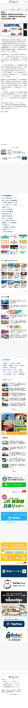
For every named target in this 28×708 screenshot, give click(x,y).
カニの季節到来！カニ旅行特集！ (9, 227)
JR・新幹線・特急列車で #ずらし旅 (9, 202)
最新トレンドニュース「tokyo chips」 (10, 681)
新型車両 (19, 9)
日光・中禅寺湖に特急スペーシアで (9, 198)
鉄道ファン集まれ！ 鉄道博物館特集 (9, 200)
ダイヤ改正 (12, 363)
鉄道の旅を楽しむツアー (7, 213)
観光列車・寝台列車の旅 (7, 216)
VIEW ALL (14, 409)
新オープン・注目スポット (8, 369)
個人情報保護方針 (10, 691)
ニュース (3, 12)
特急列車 (18, 363)
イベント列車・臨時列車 (7, 374)
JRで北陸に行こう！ (6, 224)
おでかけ (5, 9)
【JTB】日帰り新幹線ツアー (8, 231)
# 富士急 (5, 144)
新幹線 (20, 369)
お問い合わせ (18, 691)
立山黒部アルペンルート (7, 229)
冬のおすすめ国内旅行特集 (7, 211)
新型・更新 (5, 367)
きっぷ (23, 9)
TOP (1, 9)
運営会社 (3, 691)
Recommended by (21, 291)
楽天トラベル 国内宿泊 (7, 218)
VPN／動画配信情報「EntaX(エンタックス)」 (11, 686)
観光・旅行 (22, 365)
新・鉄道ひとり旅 (13, 367)
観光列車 (5, 365)
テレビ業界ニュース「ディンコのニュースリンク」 (12, 683)
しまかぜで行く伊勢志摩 (7, 209)
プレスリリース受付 (5, 692)
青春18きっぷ (13, 9)
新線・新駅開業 (21, 374)
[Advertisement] (14, 128)
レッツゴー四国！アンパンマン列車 (9, 204)
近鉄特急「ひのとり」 (6, 207)
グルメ (15, 374)
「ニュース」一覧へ (14, 147)
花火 (9, 9)
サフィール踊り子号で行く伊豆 (8, 220)
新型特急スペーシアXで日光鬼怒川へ (9, 222)
